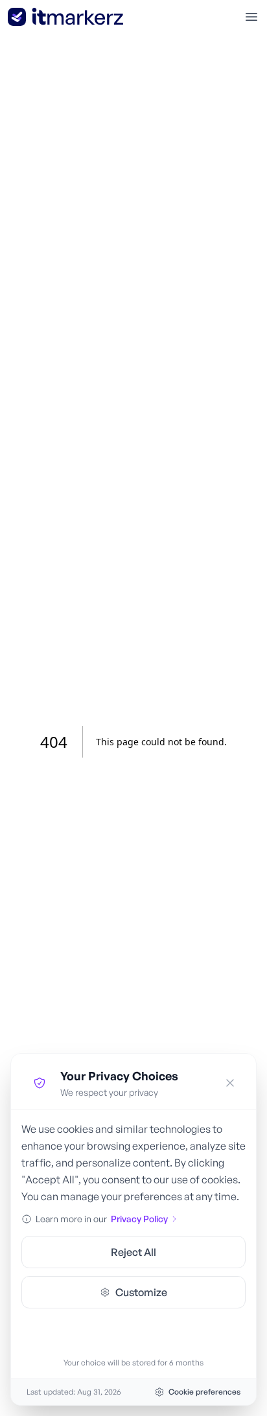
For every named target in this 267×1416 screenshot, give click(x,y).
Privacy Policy (139, 1218)
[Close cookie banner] (230, 1083)
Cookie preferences (204, 1392)
